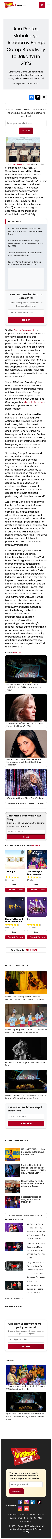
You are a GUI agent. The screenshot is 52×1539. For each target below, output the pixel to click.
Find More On (24, 950)
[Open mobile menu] (48, 5)
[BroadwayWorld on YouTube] (26, 1508)
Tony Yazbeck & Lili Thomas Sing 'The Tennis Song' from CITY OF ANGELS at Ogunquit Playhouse (36, 1269)
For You (17, 652)
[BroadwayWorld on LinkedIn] (32, 1502)
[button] (42, 5)
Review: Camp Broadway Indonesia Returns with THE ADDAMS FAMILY (25, 263)
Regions (28, 1518)
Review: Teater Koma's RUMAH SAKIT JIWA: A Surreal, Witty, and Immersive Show (25, 231)
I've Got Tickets (15, 890)
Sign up (26, 1346)
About (22, 1514)
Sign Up (26, 130)
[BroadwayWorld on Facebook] (20, 1502)
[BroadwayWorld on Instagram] (26, 1502)
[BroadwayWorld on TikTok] (39, 1502)
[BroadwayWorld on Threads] (20, 1508)
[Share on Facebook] (31, 97)
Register (26, 5)
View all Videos (13, 1298)
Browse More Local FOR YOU (26, 803)
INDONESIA (20, 5)
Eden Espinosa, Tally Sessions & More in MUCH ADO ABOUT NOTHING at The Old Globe (36, 1250)
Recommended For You (16, 1141)
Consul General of (20, 164)
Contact (31, 1514)
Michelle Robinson (34, 402)
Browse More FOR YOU (24, 1215)
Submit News (16, 1518)
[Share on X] (37, 97)
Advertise (12, 1514)
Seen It (15, 884)
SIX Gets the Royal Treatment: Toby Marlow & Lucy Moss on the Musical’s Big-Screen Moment (36, 1231)
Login (35, 5)
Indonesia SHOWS (14, 1307)
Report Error (26, 1521)
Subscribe (26, 1123)
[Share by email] (44, 97)
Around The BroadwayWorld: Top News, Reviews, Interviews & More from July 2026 (26, 243)
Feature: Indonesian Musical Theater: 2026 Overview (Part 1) (25, 254)
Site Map (38, 1518)
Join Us (40, 1514)
